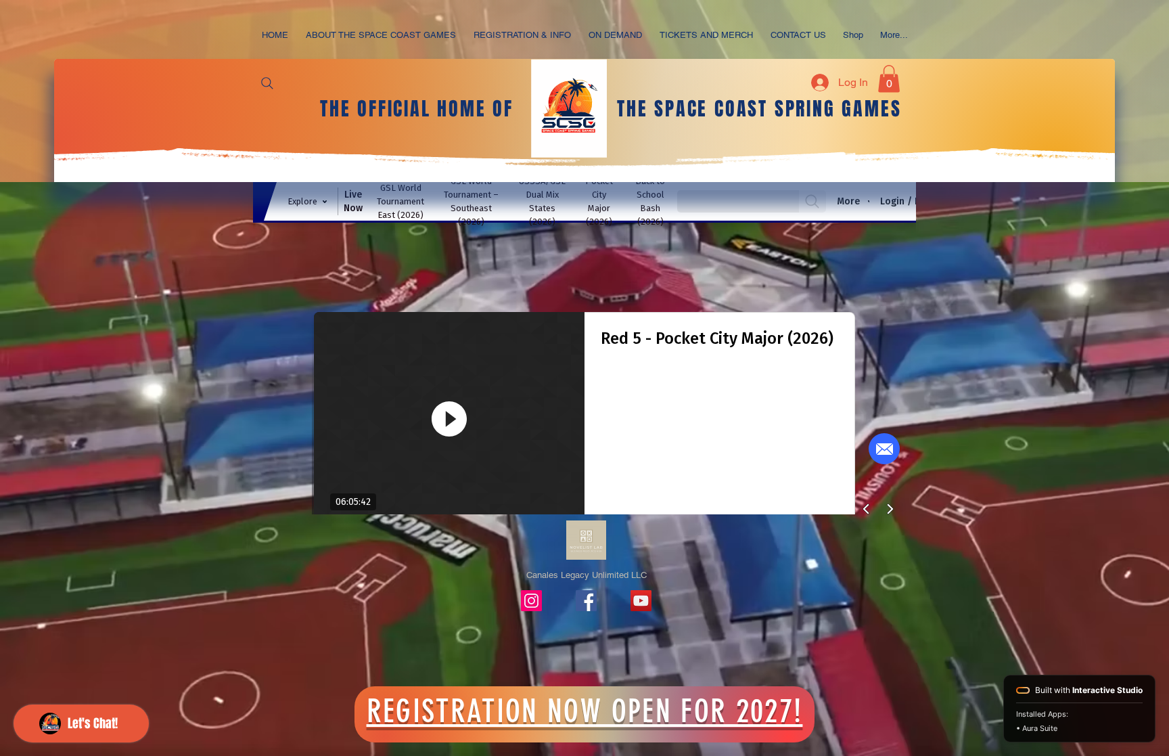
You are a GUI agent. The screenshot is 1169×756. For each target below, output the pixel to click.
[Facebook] (586, 600)
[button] (522, 35)
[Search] (267, 83)
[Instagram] (531, 600)
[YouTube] (641, 600)
